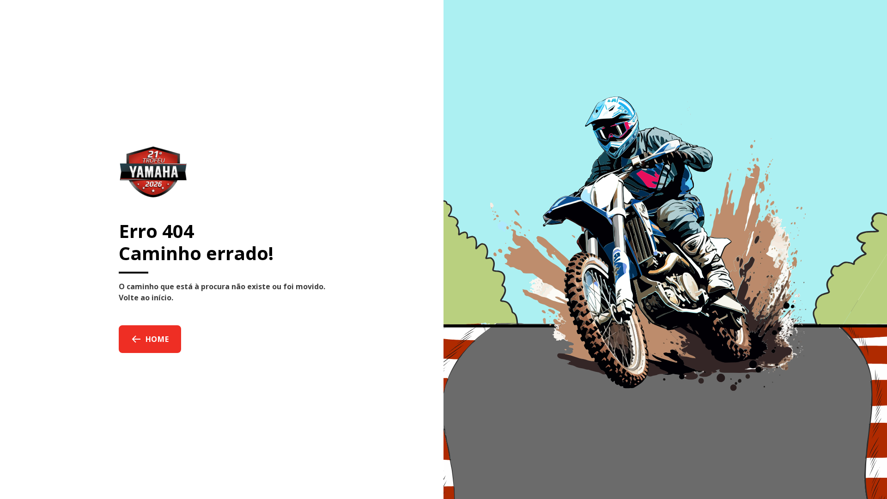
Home (157, 339)
